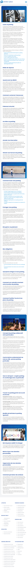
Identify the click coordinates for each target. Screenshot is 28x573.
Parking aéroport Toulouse (8, 552)
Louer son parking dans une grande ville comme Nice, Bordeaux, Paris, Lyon (14, 194)
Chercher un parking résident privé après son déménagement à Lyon (12, 63)
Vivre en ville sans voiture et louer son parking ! (13, 192)
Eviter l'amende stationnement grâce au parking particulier (13, 53)
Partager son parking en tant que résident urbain (13, 196)
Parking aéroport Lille (8, 558)
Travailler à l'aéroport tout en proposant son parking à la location (14, 203)
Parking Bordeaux (21, 515)
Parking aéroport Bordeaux (8, 559)
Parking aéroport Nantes (8, 547)
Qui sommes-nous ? (8, 505)
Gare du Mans (20, 535)
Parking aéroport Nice (8, 556)
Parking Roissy (20, 547)
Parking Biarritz (21, 509)
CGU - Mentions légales (7, 510)
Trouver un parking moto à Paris (10, 56)
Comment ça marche (7, 519)
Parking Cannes (21, 512)
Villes (19, 549)
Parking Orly (20, 546)
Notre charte (6, 507)
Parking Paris (20, 544)
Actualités (6, 525)
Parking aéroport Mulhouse (8, 561)
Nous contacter (7, 521)
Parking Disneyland (21, 505)
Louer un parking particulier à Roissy (11, 57)
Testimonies (6, 511)
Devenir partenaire (8, 532)
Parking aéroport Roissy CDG (8, 546)
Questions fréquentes (6, 523)
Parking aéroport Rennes (8, 563)
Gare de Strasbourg (22, 532)
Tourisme (19, 554)
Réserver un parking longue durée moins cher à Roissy (14, 59)
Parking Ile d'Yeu (21, 507)
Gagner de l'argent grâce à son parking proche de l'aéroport (13, 200)
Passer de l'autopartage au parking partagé (12, 55)
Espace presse (7, 533)
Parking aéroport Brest (8, 564)
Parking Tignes (21, 514)
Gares (19, 552)
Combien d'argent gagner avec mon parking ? (13, 191)
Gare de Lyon (20, 522)
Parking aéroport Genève (8, 551)
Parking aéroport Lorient (8, 566)
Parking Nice (20, 510)
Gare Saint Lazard (21, 530)
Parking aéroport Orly (8, 544)
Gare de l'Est (20, 523)
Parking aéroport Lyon (8, 549)
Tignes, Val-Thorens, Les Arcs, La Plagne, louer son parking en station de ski (13, 198)
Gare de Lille (20, 537)
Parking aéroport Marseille (8, 554)
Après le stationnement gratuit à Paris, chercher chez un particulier (14, 61)
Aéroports (20, 551)
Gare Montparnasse (22, 527)
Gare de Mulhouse (21, 534)
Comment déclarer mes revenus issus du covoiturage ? (14, 265)
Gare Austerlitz (21, 529)
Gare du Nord (20, 525)
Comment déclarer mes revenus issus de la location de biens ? (14, 267)
